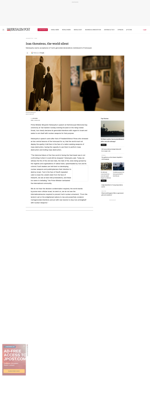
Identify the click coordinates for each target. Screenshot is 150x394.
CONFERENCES (42, 29)
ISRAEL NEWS (55, 29)
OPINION (120, 29)
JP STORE (129, 29)
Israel (36, 38)
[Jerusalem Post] (17, 29)
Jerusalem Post (29, 38)
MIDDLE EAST (78, 29)
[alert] (14, 376)
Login (144, 29)
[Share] (27, 52)
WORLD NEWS (66, 29)
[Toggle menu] (3, 29)
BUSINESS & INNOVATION (93, 29)
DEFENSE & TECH (109, 29)
